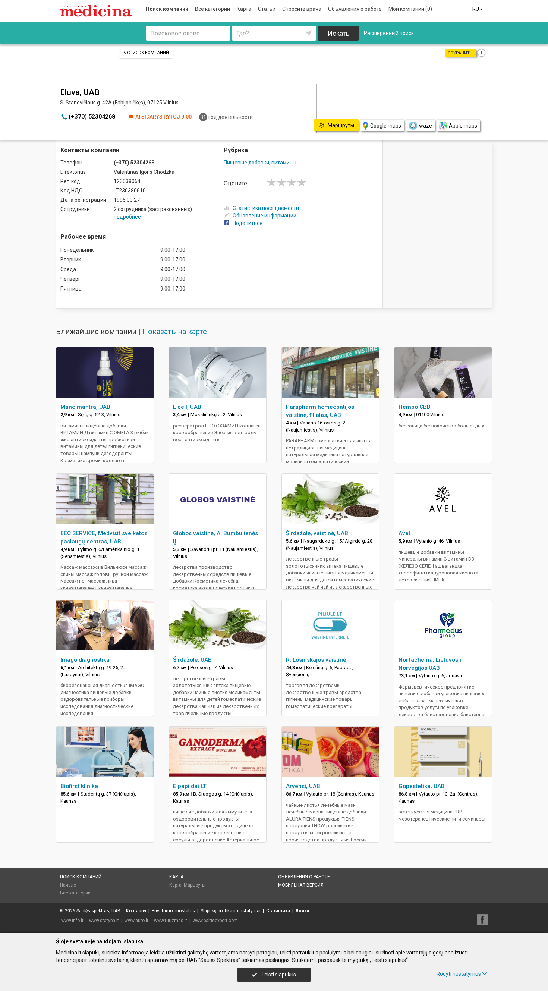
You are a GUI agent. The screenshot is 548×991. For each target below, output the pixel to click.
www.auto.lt (136, 920)
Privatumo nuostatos (173, 910)
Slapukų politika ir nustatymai (231, 910)
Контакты (136, 910)
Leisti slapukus (278, 975)
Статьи (266, 9)
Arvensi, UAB (303, 786)
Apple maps (463, 126)
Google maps (385, 126)
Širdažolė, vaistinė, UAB (317, 533)
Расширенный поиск (389, 33)
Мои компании (410, 9)
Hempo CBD (415, 407)
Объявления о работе (355, 9)
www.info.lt (72, 920)
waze (425, 126)
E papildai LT (190, 786)
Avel (404, 533)
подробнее (127, 217)
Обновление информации (264, 216)
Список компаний (148, 52)
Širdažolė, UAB (192, 659)
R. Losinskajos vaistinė (316, 659)
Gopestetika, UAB (422, 786)
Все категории (212, 9)
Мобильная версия (301, 885)
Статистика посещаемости (266, 208)
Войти (302, 910)
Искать (338, 33)
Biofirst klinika (79, 786)
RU (476, 9)
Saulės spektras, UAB (98, 910)
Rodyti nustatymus (459, 974)
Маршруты (194, 885)
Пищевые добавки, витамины (260, 163)
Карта (244, 9)
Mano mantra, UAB (85, 407)
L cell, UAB (187, 407)
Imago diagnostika (85, 659)
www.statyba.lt (104, 920)
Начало (68, 885)
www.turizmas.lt (170, 920)
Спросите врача (301, 9)
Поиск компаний (167, 9)
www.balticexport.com (215, 920)
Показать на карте (174, 331)
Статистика (278, 910)
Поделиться (247, 223)
